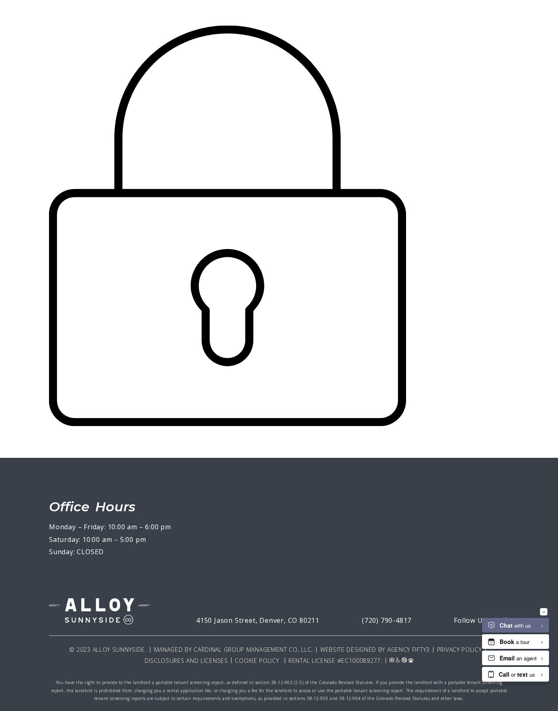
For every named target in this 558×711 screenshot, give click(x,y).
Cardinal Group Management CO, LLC (252, 649)
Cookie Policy (257, 660)
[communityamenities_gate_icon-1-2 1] (227, 428)
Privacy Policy (459, 649)
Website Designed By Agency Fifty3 (375, 649)
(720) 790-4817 (386, 620)
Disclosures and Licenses (186, 660)
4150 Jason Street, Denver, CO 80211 (257, 620)
